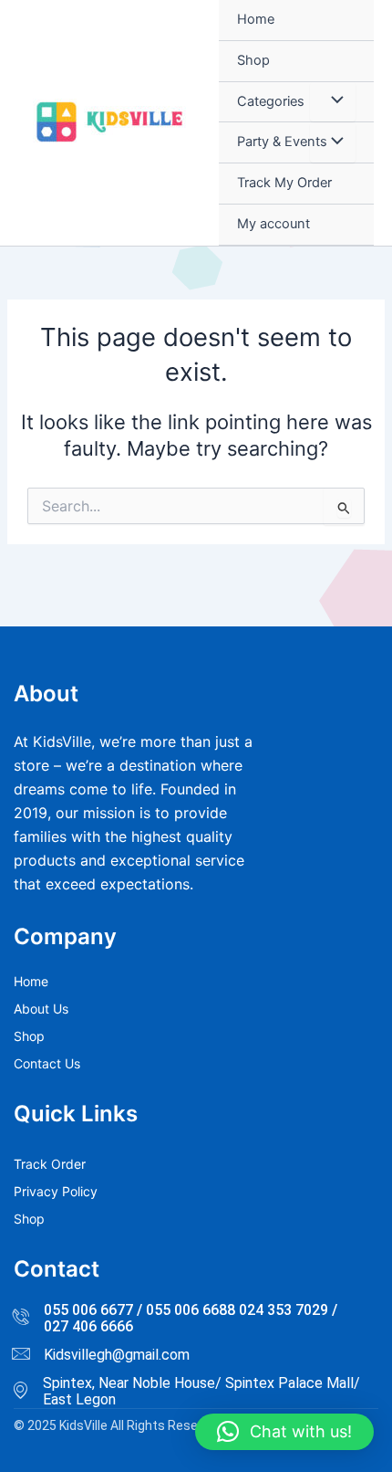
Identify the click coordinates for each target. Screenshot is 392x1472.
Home (255, 19)
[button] (284, 1432)
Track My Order (284, 182)
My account (273, 224)
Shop (253, 60)
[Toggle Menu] (333, 102)
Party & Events (282, 141)
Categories (270, 101)
